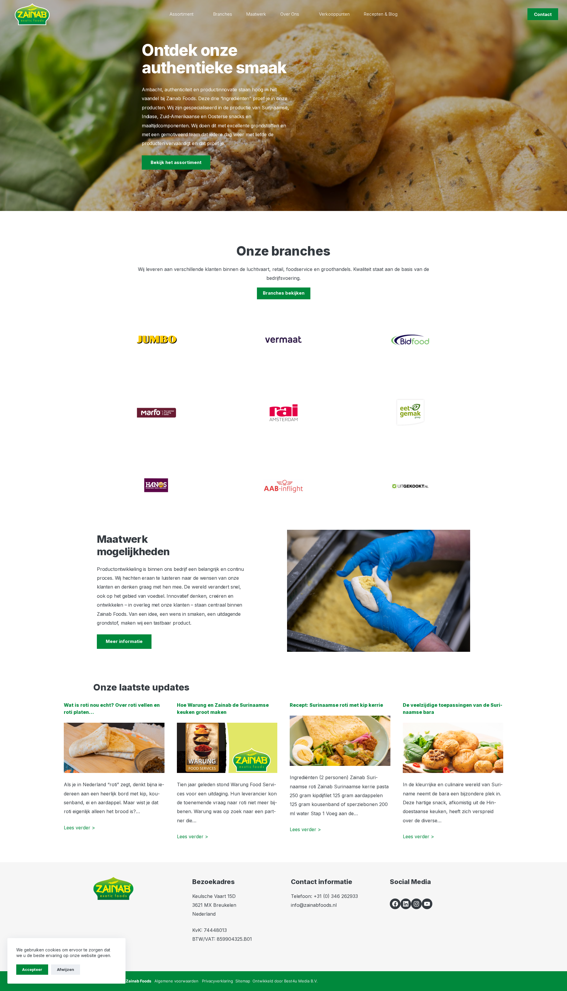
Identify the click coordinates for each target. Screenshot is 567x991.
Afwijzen (65, 969)
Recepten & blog (380, 14)
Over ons (289, 14)
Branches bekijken (283, 293)
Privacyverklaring (217, 981)
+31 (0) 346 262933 (336, 896)
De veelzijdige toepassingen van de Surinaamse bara (452, 708)
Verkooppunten (334, 14)
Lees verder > (79, 828)
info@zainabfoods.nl (314, 905)
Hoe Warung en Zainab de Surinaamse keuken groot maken (223, 708)
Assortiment (181, 14)
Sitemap (242, 981)
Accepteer (32, 969)
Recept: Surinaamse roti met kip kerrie (336, 705)
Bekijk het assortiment (176, 162)
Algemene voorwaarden (176, 981)
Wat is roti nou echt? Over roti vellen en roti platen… (112, 708)
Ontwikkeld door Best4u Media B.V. (285, 981)
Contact (543, 14)
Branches (222, 14)
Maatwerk (256, 14)
